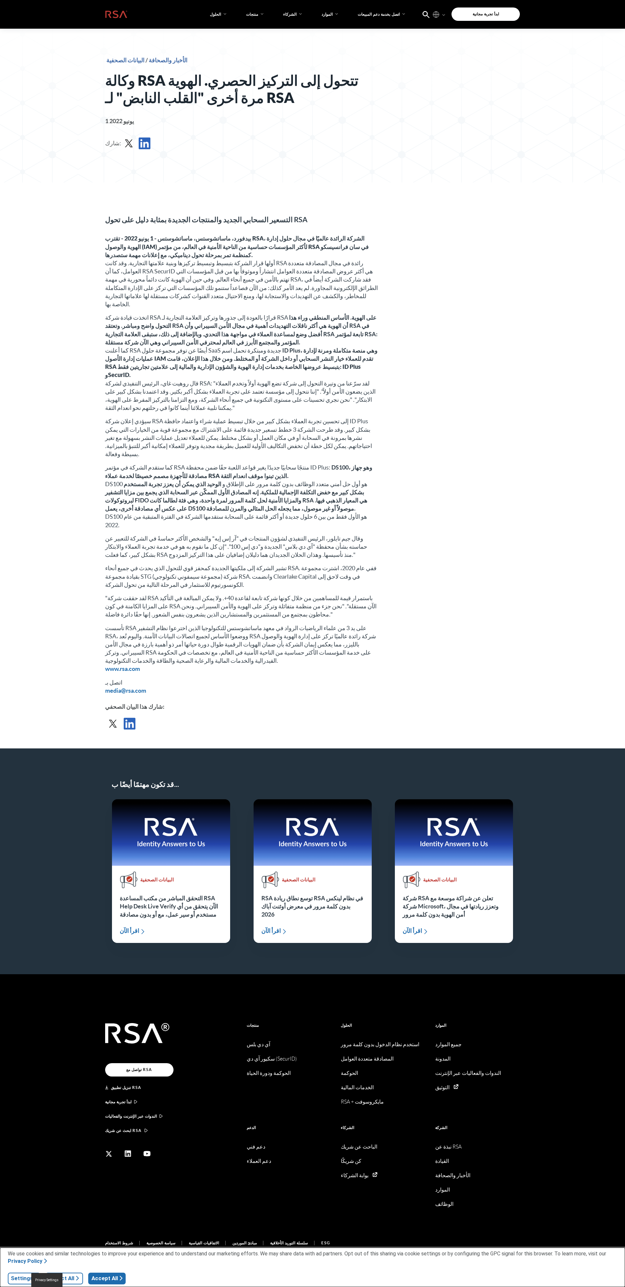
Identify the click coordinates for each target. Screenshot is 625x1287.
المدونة (443, 1059)
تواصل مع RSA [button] (139, 1069)
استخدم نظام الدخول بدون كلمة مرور (380, 1044)
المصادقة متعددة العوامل (367, 1059)
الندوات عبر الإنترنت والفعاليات (131, 1116)
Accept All (104, 1278)
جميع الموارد (448, 1044)
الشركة (441, 1127)
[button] (426, 14)
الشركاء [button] (290, 14)
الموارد (440, 1025)
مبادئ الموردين (244, 1243)
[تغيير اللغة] (436, 14)
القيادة (442, 1161)
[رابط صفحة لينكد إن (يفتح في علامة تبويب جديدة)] (128, 1153)
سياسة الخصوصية (160, 1243)
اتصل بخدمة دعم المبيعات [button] (379, 14)
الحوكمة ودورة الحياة (269, 1073)
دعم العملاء (259, 1161)
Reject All (62, 1278)
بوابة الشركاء (354, 1175)
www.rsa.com (122, 668)
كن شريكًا (351, 1161)
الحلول (346, 1025)
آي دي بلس (258, 1044)
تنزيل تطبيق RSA (126, 1087)
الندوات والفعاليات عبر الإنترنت (468, 1073)
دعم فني (256, 1147)
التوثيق (442, 1087)
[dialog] (312, 1267)
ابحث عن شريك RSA (123, 1130)
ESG (325, 1243)
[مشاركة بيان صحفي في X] (129, 143)
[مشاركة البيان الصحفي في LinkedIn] (144, 143)
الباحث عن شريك (359, 1147)
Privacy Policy (25, 1261)
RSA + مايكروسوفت (362, 1102)
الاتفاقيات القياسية (204, 1243)
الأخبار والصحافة (168, 60)
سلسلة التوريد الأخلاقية (289, 1243)
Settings (22, 1278)
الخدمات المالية (357, 1087)
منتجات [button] (252, 14)
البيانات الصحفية (125, 60)
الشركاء (347, 1127)
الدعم (251, 1127)
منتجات (253, 1025)
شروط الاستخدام (119, 1243)
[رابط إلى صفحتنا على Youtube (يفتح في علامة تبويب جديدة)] (147, 1153)
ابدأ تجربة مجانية (118, 1102)
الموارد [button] (327, 14)
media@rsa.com (125, 690)
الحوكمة (349, 1073)
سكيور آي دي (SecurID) (272, 1059)
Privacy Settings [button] (47, 1280)
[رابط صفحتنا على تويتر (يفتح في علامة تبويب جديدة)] (108, 1153)
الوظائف (444, 1204)
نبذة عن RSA (448, 1147)
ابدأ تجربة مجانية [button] (486, 14)
